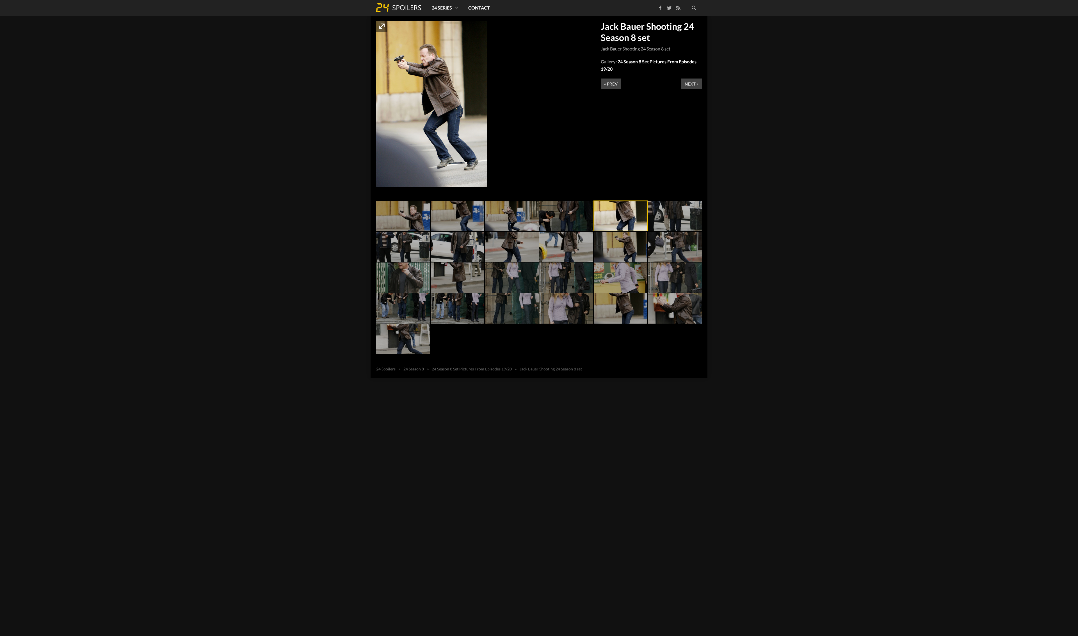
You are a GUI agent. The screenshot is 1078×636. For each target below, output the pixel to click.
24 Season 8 (413, 369)
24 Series (442, 7)
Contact (479, 7)
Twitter (669, 7)
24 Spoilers (398, 8)
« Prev (611, 83)
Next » (691, 83)
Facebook (656, 7)
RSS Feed (678, 7)
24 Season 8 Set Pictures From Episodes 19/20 (472, 369)
